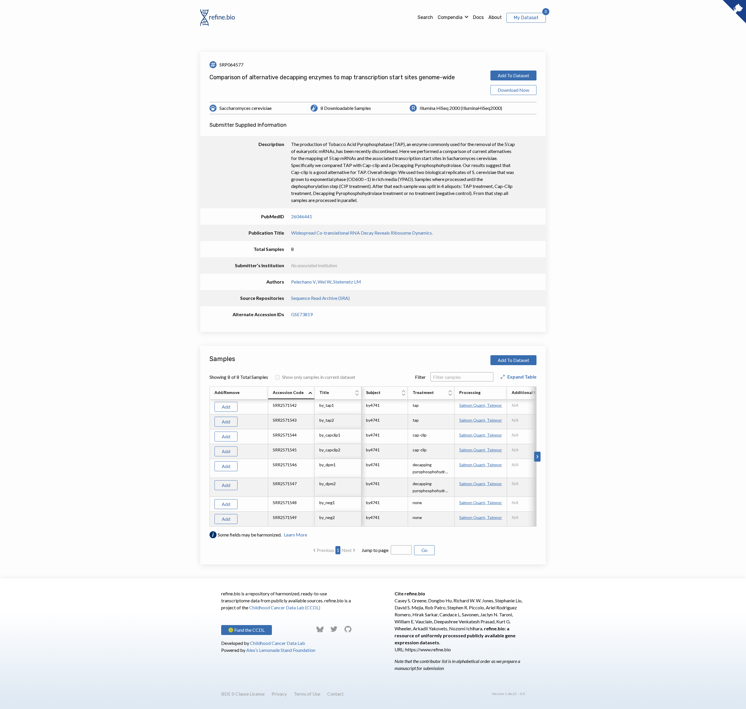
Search (425, 17)
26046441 (301, 216)
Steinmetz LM (347, 281)
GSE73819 (302, 314)
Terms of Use (307, 693)
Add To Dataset (513, 75)
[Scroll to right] (537, 457)
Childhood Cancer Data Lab (277, 643)
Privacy (279, 693)
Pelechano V (303, 281)
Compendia (450, 17)
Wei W (324, 281)
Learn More (295, 534)
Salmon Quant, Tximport (480, 405)
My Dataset (526, 17)
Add (226, 406)
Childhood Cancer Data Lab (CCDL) (284, 607)
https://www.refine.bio (428, 649)
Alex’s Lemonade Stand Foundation (280, 650)
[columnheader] (291, 393)
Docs (478, 17)
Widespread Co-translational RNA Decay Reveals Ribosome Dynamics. (362, 232)
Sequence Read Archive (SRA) (320, 298)
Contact (335, 693)
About (495, 17)
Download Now (513, 90)
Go (424, 550)
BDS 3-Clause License (243, 693)
